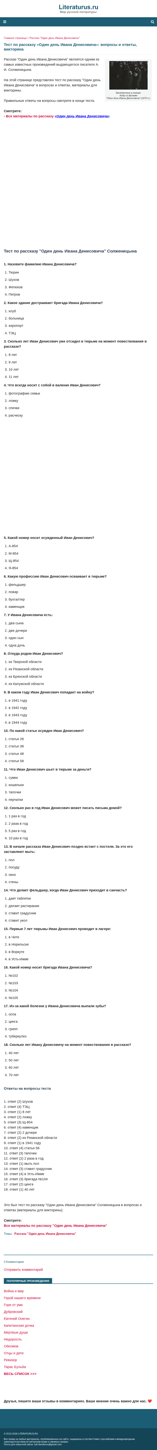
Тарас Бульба (15, 1367)
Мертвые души (16, 1332)
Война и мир (14, 1291)
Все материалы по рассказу (30, 116)
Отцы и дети (14, 1353)
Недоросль (13, 1339)
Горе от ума (13, 1305)
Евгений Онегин (17, 1319)
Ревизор (10, 1360)
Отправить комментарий (23, 1270)
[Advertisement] (78, 186)
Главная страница (15, 37)
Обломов (11, 1346)
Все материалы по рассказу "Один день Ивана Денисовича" (55, 1226)
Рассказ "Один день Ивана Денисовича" (54, 37)
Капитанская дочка (19, 1325)
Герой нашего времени (22, 1298)
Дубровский (13, 1312)
